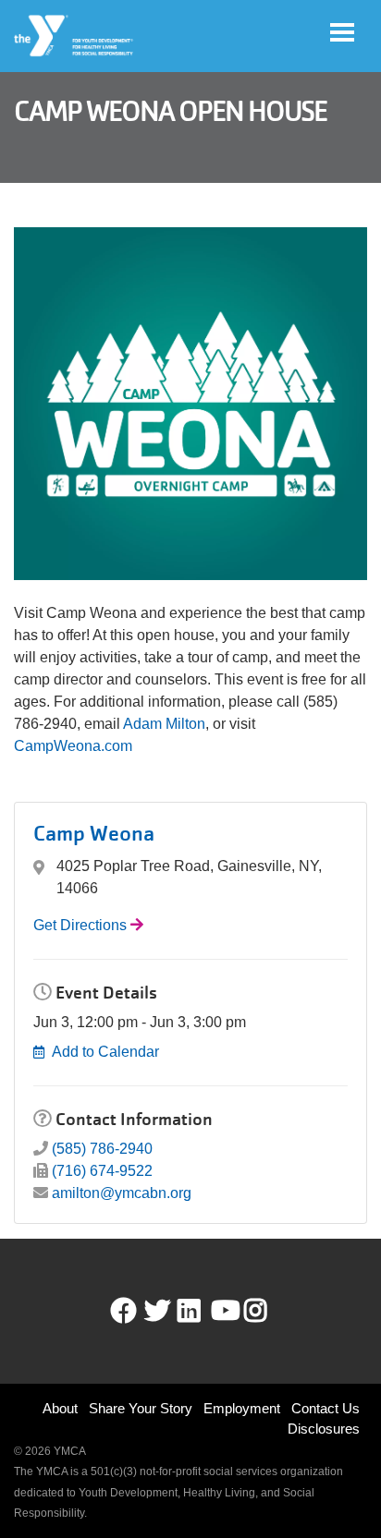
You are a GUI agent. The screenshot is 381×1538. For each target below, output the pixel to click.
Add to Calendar (105, 1052)
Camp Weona (93, 833)
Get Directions (80, 925)
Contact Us (325, 1408)
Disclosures (324, 1428)
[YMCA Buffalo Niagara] (74, 36)
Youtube (224, 1311)
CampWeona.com (75, 746)
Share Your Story (140, 1408)
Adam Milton (164, 724)
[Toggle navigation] (342, 32)
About (60, 1408)
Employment (241, 1408)
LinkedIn (202, 1311)
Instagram (268, 1311)
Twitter (157, 1311)
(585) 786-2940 (102, 1149)
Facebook (124, 1311)
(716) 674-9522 (102, 1171)
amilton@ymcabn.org (121, 1193)
